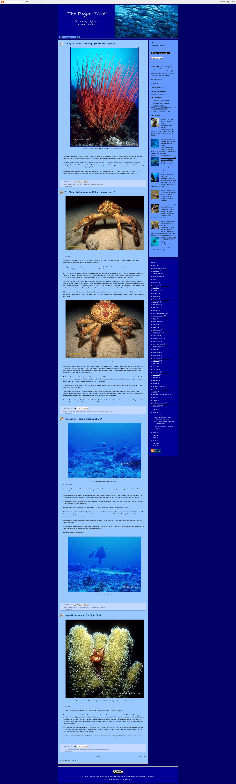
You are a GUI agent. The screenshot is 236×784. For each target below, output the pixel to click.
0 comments (68, 609)
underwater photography (97, 184)
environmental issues (159, 313)
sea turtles (156, 375)
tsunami (155, 391)
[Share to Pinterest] (87, 182)
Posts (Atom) (72, 760)
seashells (155, 380)
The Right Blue (127, 779)
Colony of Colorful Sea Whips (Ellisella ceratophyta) (90, 43)
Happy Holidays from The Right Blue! (83, 615)
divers (154, 307)
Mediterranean (157, 346)
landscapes (156, 335)
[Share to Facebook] (85, 182)
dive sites (155, 299)
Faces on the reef (158, 316)
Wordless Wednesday (159, 403)
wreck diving (156, 405)
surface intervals (157, 386)
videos (154, 397)
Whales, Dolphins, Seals (160, 108)
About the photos (156, 83)
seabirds (155, 377)
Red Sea (155, 369)
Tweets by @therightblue (158, 94)
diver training (156, 304)
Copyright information (157, 87)
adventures (156, 271)
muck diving (156, 355)
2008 (154, 443)
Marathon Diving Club (159, 338)
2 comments (68, 412)
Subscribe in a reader (157, 45)
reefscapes (156, 372)
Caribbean (76, 749)
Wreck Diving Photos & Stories (162, 111)
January (157, 415)
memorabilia (156, 352)
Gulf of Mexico (157, 321)
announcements (157, 276)
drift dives (155, 310)
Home (98, 756)
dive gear (155, 296)
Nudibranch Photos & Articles (161, 100)
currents (155, 293)
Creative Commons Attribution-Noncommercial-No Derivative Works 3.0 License (127, 776)
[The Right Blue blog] (118, 38)
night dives (96, 411)
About (68, 37)
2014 (154, 432)
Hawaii (154, 324)
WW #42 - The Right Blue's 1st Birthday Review (167, 121)
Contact (76, 37)
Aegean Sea (156, 273)
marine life (87, 184)
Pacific (154, 366)
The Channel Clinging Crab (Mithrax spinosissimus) (90, 192)
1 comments (68, 186)
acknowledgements (158, 268)
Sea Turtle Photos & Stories (161, 103)
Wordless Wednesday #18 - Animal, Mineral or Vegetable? (168, 223)
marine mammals (158, 344)
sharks (88, 607)
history (155, 327)
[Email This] (78, 182)
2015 (154, 412)
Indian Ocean (157, 330)
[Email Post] (75, 181)
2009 (154, 440)
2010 (154, 437)
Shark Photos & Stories (159, 106)
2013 (154, 435)
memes (155, 349)
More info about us (156, 79)
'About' (154, 265)
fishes (77, 607)
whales (155, 400)
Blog (61, 37)
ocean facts (156, 363)
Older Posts (142, 756)
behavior (75, 411)
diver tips (155, 302)
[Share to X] (82, 182)
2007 (154, 445)
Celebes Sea (71, 184)
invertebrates (79, 184)
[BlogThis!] (80, 182)
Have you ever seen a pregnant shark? (83, 419)
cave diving (156, 288)
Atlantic (70, 411)
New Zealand (156, 358)
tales (154, 389)
